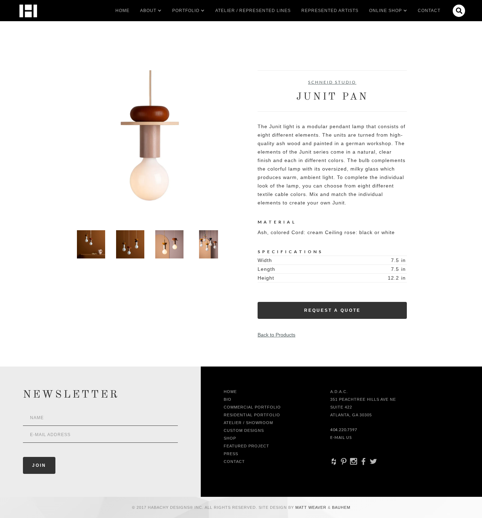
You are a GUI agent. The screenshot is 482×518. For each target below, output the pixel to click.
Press (231, 454)
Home (122, 10)
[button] (148, 11)
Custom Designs (244, 430)
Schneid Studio (332, 82)
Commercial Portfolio (252, 407)
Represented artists (330, 10)
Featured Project (246, 446)
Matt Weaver (311, 507)
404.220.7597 (343, 429)
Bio (227, 399)
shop (230, 438)
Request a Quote (332, 310)
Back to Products (276, 335)
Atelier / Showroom (248, 423)
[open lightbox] (149, 145)
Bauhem (340, 507)
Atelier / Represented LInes (253, 10)
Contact (429, 10)
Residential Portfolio (252, 415)
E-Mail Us (341, 437)
